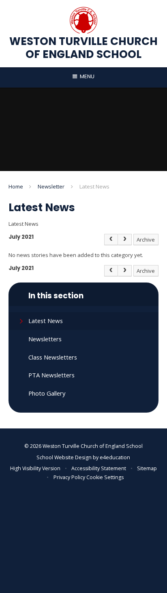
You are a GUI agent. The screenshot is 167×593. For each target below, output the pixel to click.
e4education (115, 457)
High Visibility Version (35, 468)
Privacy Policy (69, 477)
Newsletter (51, 186)
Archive (146, 239)
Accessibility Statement (98, 468)
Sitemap (147, 468)
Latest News (94, 186)
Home (16, 186)
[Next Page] (125, 239)
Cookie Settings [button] (105, 477)
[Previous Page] (111, 239)
